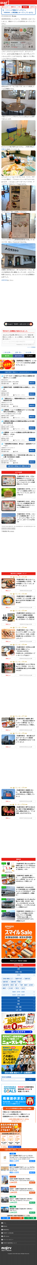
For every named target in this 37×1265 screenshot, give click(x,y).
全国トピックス (5, 7)
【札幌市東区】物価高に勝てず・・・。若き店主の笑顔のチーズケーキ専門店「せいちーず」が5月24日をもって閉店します (25, 723)
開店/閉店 (25, 7)
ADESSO (4, 280)
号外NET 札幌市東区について (10, 1243)
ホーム (4, 1223)
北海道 (14, 16)
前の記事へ (8, 352)
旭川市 (23, 988)
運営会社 (5, 1226)
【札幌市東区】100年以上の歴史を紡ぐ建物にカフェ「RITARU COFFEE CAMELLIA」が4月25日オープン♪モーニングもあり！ (25, 651)
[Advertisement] (18, 553)
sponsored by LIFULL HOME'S (25, 1149)
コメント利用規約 (31, 347)
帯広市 (17, 988)
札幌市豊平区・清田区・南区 (10, 985)
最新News (13, 7)
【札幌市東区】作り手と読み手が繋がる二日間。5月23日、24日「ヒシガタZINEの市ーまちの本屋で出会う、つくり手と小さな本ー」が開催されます (25, 903)
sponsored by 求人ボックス (25, 372)
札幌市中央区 (18, 978)
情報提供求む (6, 1229)
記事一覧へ (18, 352)
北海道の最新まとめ (8, 978)
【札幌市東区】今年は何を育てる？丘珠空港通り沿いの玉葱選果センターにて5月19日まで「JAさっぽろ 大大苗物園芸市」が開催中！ (25, 891)
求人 (19, 7)
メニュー (9, 177)
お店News (32, 7)
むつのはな (11, 531)
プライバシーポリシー (8, 1239)
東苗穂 (13, 528)
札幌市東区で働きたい (12, 372)
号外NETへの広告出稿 (8, 1233)
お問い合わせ (6, 1236)
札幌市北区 (27, 978)
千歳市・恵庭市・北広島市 (26, 985)
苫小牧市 (11, 988)
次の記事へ (29, 352)
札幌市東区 (5, 981)
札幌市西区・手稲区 (16, 981)
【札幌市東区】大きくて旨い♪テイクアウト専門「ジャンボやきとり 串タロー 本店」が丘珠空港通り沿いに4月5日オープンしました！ (25, 634)
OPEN (9, 528)
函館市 (4, 988)
